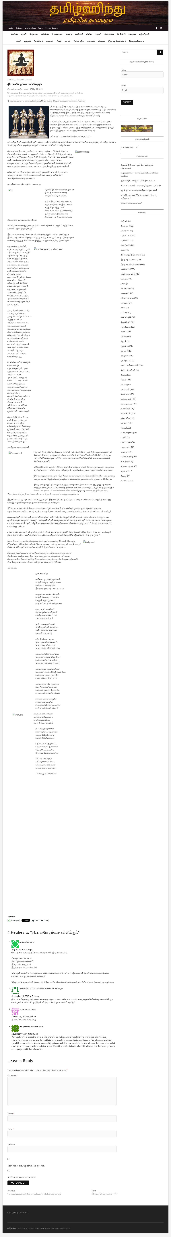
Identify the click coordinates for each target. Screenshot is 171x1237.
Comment (12, 1075)
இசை (123, 249)
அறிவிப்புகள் (126, 235)
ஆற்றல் (29, 96)
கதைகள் (132, 34)
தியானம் (35, 96)
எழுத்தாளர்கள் (30, 28)
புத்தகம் (98, 34)
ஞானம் (60, 96)
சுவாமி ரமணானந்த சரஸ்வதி (18, 89)
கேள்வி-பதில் (79, 41)
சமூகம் (23, 34)
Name (10, 1113)
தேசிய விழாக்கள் (128, 370)
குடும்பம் (64, 93)
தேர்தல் (124, 374)
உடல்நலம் (124, 278)
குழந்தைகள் (14, 93)
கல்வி (18, 41)
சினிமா (89, 34)
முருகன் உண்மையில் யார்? (131, 202)
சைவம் (67, 41)
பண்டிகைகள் (126, 398)
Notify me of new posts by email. (21, 1177)
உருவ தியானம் (53, 96)
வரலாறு (69, 34)
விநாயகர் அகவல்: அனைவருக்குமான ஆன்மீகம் (141, 185)
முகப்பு (11, 28)
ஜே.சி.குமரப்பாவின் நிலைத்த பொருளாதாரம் (139, 190)
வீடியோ (124, 471)
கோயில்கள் (38, 41)
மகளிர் (123, 437)
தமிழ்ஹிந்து (11, 1228)
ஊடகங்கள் (125, 288)
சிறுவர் (123, 341)
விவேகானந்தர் (127, 466)
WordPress (44, 1228)
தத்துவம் (27, 41)
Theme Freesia (33, 1228)
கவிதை (124, 312)
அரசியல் (14, 34)
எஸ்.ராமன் (73, 100)
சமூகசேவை (126, 326)
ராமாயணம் (125, 446)
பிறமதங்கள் (109, 34)
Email (10, 1129)
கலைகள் (49, 41)
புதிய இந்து (125, 418)
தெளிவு (17, 96)
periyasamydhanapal (29, 1026)
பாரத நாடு (70, 93)
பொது (123, 427)
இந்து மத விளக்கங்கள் (117, 41)
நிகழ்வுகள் (34, 34)
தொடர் (123, 379)
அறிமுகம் (19, 28)
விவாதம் (101, 41)
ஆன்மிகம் (79, 34)
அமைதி (23, 96)
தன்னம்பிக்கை (32, 93)
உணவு (123, 283)
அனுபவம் (29, 79)
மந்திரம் (77, 93)
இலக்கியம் (121, 34)
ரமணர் (58, 93)
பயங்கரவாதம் (126, 403)
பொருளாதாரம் (57, 34)
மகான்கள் (51, 93)
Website (11, 1144)
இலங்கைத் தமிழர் (128, 273)
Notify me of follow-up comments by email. (26, 1165)
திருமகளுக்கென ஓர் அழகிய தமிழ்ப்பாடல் (138, 180)
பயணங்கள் (125, 408)
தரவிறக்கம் (125, 360)
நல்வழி (40, 93)
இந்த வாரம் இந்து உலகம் (131, 254)
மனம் (13, 96)
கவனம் (41, 96)
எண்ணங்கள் (68, 96)
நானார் (45, 93)
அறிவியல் (45, 34)
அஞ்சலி (124, 221)
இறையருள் (23, 93)
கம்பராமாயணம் (127, 297)
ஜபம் (45, 96)
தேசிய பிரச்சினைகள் (129, 365)
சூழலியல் (125, 346)
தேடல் (40, 28)
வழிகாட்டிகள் (144, 34)
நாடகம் (124, 384)
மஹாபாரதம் (126, 442)
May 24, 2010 (37, 89)
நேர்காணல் (125, 394)
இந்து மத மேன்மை (136, 41)
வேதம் (59, 41)
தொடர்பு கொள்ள (51, 28)
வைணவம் (91, 41)
